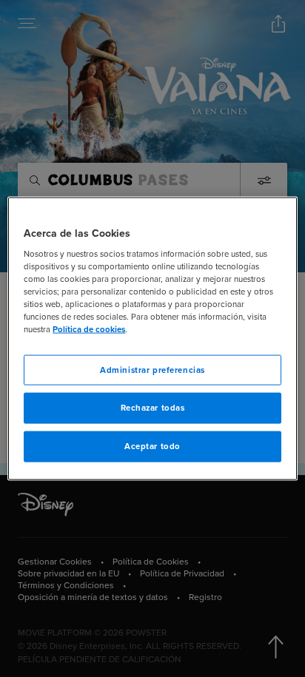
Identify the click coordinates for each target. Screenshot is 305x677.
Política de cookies (89, 329)
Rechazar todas (153, 408)
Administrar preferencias (152, 369)
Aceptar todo (152, 446)
